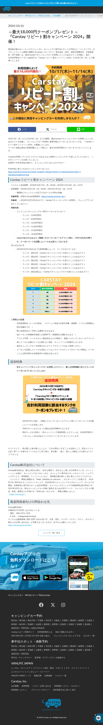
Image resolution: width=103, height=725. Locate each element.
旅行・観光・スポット (53, 668)
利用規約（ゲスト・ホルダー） (67, 686)
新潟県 (87, 624)
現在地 (14, 620)
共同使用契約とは (44, 632)
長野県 (55, 624)
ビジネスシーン (17, 672)
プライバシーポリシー (40, 690)
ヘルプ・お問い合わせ (41, 686)
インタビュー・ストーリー (38, 672)
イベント (83, 668)
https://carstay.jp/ (17, 494)
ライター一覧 (60, 676)
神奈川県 (31, 620)
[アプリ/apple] (31, 578)
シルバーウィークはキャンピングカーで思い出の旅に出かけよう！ (51, 3)
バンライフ (37, 668)
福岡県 (81, 620)
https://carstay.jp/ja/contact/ (20, 525)
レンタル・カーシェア (20, 668)
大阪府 (57, 620)
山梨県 (38, 624)
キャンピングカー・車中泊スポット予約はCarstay (29, 16)
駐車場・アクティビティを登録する (50, 658)
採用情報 (25, 686)
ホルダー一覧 (89, 636)
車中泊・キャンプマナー (21, 658)
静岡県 (46, 624)
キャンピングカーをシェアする (67, 636)
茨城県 (30, 624)
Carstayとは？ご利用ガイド (22, 632)
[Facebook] (41, 605)
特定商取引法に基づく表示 (64, 690)
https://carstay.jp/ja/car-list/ (53, 196)
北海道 (89, 620)
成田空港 (15, 628)
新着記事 (37, 676)
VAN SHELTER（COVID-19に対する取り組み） (31, 636)
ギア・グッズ (71, 668)
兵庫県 (65, 620)
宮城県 (79, 624)
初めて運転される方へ (64, 632)
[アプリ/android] (53, 578)
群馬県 (14, 624)
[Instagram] (63, 605)
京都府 (71, 624)
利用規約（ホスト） (19, 690)
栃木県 (22, 624)
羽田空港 (25, 628)
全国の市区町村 (37, 628)
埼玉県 (48, 620)
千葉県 (40, 620)
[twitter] (53, 605)
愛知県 (73, 620)
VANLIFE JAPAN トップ (21, 676)
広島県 (63, 624)
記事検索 (48, 676)
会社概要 (57, 16)
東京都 (22, 620)
